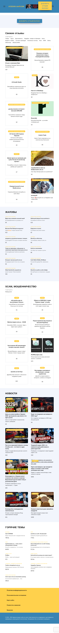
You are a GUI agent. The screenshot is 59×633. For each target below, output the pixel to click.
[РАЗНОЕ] (42, 87)
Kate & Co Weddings (37, 90)
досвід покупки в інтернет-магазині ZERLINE (16, 109)
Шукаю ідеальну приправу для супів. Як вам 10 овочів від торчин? (16, 159)
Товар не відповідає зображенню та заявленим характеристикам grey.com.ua (16, 249)
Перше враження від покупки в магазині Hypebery (42, 321)
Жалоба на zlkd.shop (36, 238)
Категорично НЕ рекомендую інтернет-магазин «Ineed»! (17, 346)
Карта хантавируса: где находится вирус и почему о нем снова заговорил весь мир (41, 468)
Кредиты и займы (9, 40)
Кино (40, 40)
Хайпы (49, 40)
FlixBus (7, 555)
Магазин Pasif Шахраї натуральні (14, 228)
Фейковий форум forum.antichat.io (40, 218)
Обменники (8, 42)
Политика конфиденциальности (17, 590)
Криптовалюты (19, 38)
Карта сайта (10, 600)
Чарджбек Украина (36, 565)
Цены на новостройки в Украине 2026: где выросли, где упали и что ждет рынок (16, 416)
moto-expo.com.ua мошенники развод (15, 576)
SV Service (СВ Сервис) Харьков (17, 134)
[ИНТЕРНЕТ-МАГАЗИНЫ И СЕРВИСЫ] (16, 60)
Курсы (12, 38)
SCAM (8, 286)
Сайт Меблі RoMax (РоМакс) (38, 260)
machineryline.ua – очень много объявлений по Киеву (13, 544)
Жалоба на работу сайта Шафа (39, 270)
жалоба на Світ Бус (17, 371)
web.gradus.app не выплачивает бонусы (16, 301)
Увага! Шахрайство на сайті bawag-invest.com (40, 544)
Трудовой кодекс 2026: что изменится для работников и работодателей (40, 447)
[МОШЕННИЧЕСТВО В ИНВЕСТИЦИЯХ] (16, 442)
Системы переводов (21, 40)
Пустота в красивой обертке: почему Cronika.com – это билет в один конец (16, 447)
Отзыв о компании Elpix (12, 63)
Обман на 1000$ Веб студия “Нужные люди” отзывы (42, 301)
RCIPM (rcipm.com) (36, 354)
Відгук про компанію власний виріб (15, 218)
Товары (7, 38)
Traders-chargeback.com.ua (12, 565)
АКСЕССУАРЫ (16, 42)
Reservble (34, 118)
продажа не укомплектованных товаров (16, 238)
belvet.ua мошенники (36, 248)
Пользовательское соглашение (16, 595)
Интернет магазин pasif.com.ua (13, 260)
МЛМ (44, 40)
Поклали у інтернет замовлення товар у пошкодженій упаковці (42, 55)
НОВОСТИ (11, 393)
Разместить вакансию (13, 605)
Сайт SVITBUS (9, 533)
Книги (43, 38)
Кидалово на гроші (36, 228)
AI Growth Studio (17, 82)
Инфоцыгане (8, 291)
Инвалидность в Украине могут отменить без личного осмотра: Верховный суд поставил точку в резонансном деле (15, 479)
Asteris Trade (42, 135)
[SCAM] (42, 351)
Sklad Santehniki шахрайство (13, 270)
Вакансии (10, 610)
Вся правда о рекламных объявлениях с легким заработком (42, 372)
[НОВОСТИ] (16, 411)
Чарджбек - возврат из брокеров (32, 38)
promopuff (34, 195)
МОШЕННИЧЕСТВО (25, 286)
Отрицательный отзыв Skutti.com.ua (17, 187)
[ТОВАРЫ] (42, 164)
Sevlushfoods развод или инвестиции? (41, 555)
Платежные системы (32, 40)
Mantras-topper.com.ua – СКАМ (16, 322)
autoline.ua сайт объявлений (38, 533)
